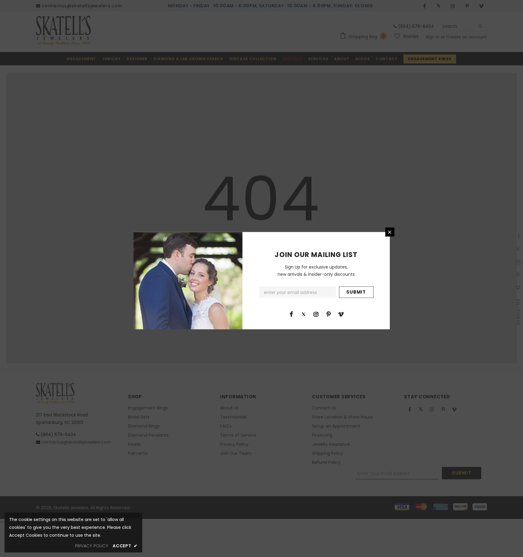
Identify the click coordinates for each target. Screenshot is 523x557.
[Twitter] (303, 313)
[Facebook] (291, 313)
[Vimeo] (340, 313)
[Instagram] (316, 313)
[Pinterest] (328, 313)
